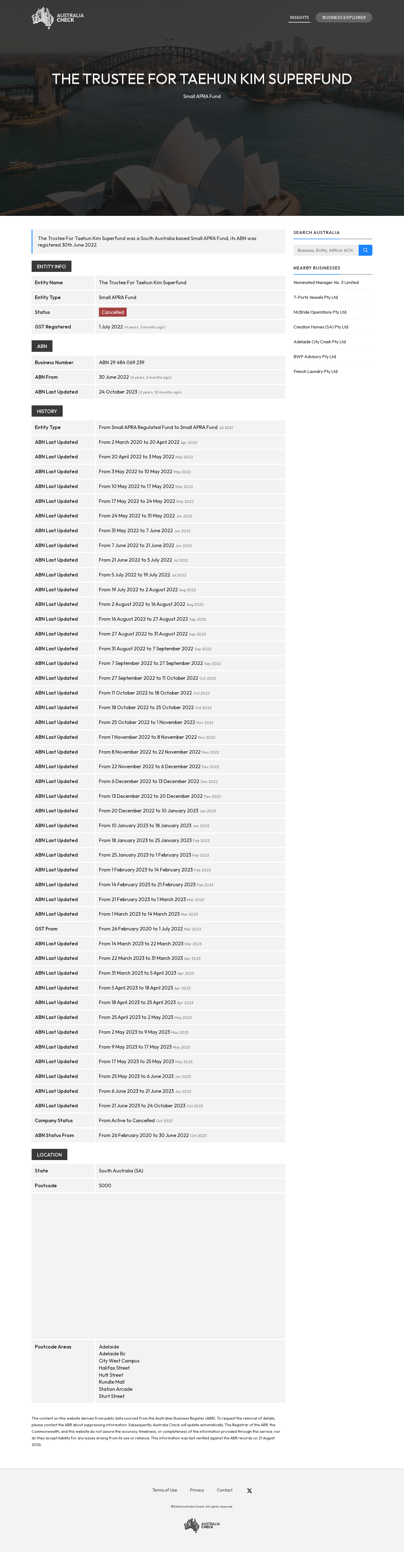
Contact (225, 1490)
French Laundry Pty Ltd (315, 371)
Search (365, 250)
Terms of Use (164, 1490)
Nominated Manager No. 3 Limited (326, 282)
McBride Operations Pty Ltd (320, 312)
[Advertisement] (202, 141)
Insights (299, 17)
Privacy (197, 1490)
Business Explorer (344, 17)
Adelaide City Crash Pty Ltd (320, 341)
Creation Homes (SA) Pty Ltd (321, 327)
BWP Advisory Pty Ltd (315, 356)
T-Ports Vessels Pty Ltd (316, 297)
